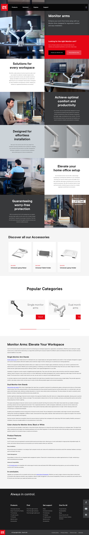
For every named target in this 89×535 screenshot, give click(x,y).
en (87, 8)
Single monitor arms (12, 359)
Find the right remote (32, 509)
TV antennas (14, 513)
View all (40, 317)
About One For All (63, 515)
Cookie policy (55, 532)
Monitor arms (14, 519)
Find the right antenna (32, 511)
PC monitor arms (13, 465)
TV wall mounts (14, 515)
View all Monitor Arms (74, 52)
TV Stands (13, 517)
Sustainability (62, 511)
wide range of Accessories (43, 474)
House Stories (62, 509)
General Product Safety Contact (65, 518)
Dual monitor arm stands (13, 387)
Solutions (25, 7)
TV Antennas (46, 513)
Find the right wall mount (33, 513)
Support (45, 7)
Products (14, 7)
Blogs (60, 513)
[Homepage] (4, 7)
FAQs (44, 509)
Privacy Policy (64, 532)
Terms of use (73, 532)
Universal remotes (15, 509)
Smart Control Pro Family (17, 511)
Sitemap (81, 532)
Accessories (14, 521)
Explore (36, 7)
